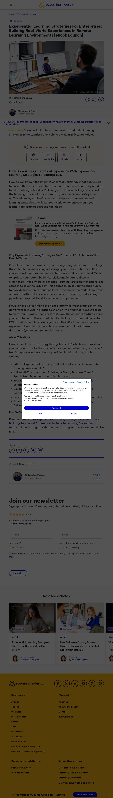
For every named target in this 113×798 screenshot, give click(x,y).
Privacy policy (69, 382)
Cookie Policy (83, 382)
